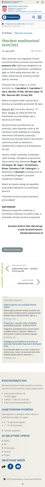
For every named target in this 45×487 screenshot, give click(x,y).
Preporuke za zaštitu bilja (15, 24)
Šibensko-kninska (23, 33)
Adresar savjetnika (12, 430)
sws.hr (22, 484)
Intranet (7, 451)
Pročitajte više (10, 319)
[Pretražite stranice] (33, 17)
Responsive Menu (37, 2)
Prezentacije (9, 448)
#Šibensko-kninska (12, 249)
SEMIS (6, 441)
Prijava (6, 455)
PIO (5, 444)
